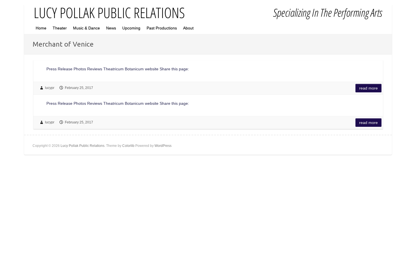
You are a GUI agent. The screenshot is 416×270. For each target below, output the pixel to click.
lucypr (49, 88)
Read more (368, 88)
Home (41, 28)
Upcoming (131, 28)
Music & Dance (86, 28)
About (188, 28)
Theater (60, 28)
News (111, 28)
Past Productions (162, 28)
